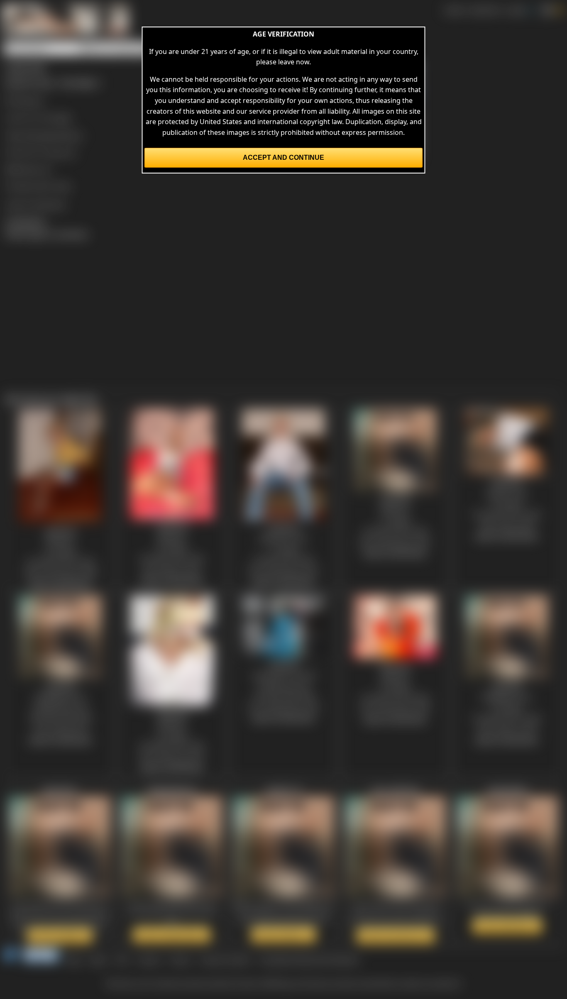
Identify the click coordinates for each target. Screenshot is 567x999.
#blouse (70, 135)
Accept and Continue (283, 157)
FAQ (122, 959)
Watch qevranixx (59, 935)
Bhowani (30, 100)
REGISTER (484, 10)
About (98, 959)
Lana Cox (61, 152)
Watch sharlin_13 (283, 934)
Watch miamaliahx (507, 926)
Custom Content (225, 959)
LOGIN (515, 10)
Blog (74, 959)
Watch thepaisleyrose (171, 934)
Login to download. (35, 204)
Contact (149, 959)
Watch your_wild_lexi (396, 935)
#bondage (39, 135)
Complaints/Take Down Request (309, 959)
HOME (454, 10)
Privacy (180, 959)
